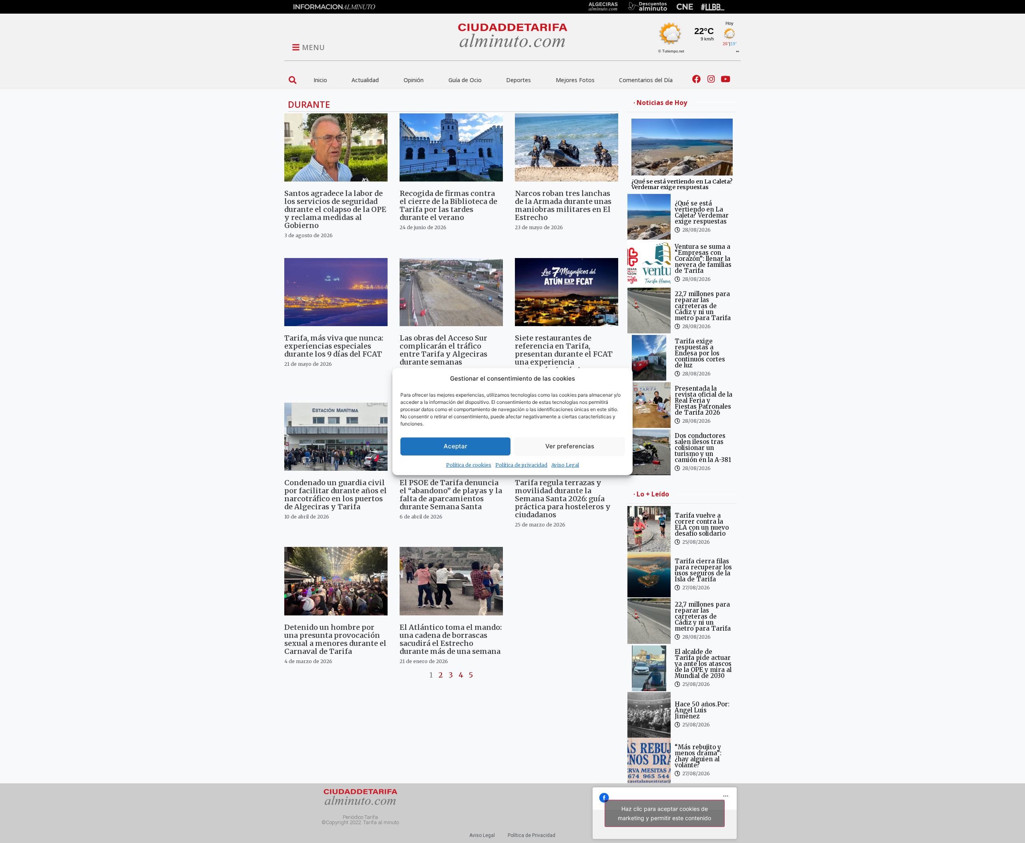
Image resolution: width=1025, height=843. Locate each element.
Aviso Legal (565, 465)
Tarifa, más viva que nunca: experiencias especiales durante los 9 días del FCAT (333, 346)
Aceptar (455, 446)
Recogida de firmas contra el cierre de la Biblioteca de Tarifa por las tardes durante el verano (448, 205)
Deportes (518, 80)
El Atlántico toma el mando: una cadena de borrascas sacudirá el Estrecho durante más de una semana (451, 639)
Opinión (414, 80)
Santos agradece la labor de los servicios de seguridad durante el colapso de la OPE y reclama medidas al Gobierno (335, 209)
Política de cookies (468, 465)
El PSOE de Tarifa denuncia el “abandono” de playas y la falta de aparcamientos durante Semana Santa (451, 494)
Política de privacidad (521, 465)
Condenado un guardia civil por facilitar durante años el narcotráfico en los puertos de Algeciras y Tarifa (335, 494)
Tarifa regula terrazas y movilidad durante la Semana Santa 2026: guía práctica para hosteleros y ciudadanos (563, 498)
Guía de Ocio (465, 80)
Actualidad (365, 80)
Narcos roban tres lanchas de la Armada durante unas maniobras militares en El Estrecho (563, 205)
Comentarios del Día (646, 80)
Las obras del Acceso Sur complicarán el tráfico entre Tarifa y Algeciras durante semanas (443, 350)
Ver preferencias (569, 446)
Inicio (320, 80)
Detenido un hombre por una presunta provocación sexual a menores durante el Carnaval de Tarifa (335, 639)
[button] (292, 80)
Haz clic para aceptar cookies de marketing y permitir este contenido (664, 813)
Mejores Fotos (575, 80)
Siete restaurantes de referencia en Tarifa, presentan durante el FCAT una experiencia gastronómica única (564, 354)
